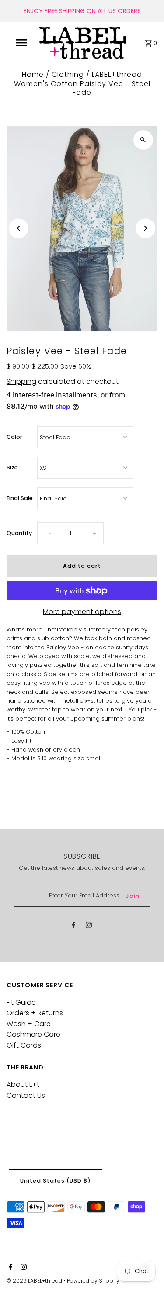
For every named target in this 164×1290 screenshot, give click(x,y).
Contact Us (26, 1095)
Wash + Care (29, 1024)
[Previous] (18, 228)
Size (12, 467)
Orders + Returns (35, 1013)
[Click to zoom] (143, 140)
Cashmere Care (33, 1034)
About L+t (23, 1085)
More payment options (82, 611)
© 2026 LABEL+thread (35, 1280)
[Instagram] (89, 926)
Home (33, 74)
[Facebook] (74, 926)
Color (14, 437)
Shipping (21, 381)
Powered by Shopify (93, 1280)
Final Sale (20, 498)
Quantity (19, 533)
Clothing (68, 74)
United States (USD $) (55, 1180)
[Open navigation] (21, 43)
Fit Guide (21, 1002)
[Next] (145, 228)
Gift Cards (24, 1045)
